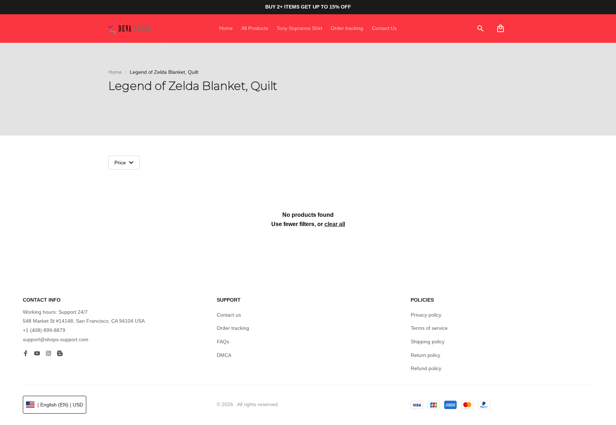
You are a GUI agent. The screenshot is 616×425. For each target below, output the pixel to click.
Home (115, 72)
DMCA (224, 355)
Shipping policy (428, 341)
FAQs (223, 341)
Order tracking (233, 328)
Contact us (229, 315)
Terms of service (429, 328)
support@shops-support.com (55, 339)
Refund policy (426, 368)
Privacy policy (426, 315)
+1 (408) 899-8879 (44, 330)
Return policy (425, 355)
